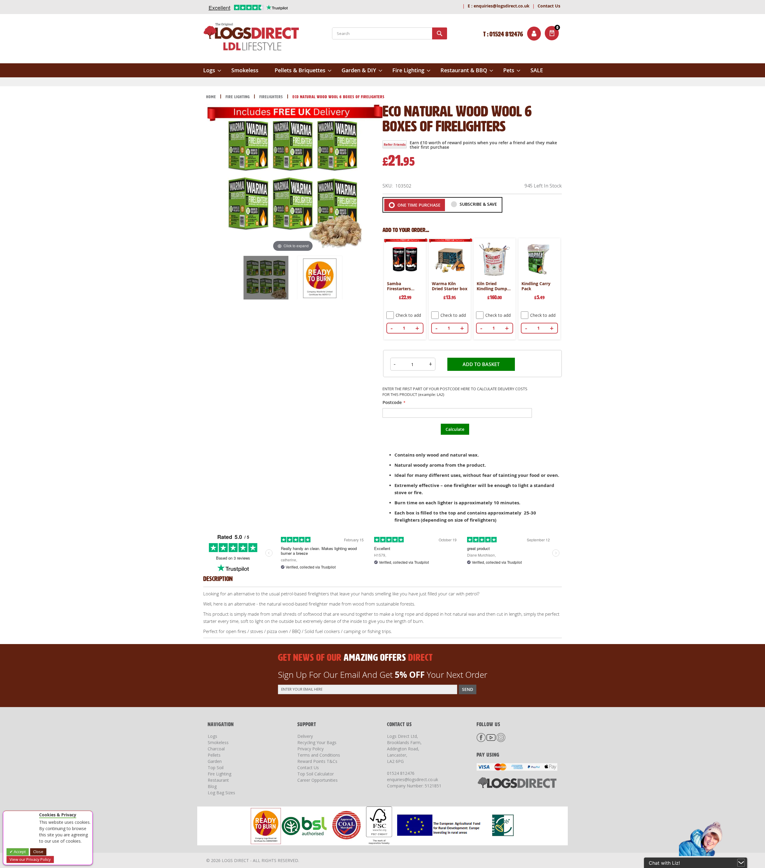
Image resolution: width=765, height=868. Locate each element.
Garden (215, 761)
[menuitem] (212, 70)
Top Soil (216, 767)
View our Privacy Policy (30, 859)
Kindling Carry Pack (535, 286)
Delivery (305, 736)
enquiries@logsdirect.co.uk (499, 6)
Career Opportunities (317, 780)
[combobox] (389, 33)
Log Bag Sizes (221, 792)
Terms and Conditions (318, 755)
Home (211, 97)
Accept (19, 851)
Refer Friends (395, 144)
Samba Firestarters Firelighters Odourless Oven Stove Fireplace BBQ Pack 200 (403, 286)
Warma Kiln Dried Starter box (449, 286)
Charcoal (216, 749)
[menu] (382, 70)
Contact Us (549, 6)
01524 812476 (400, 773)
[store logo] (251, 38)
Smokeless (218, 742)
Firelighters (271, 97)
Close (38, 851)
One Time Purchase (418, 205)
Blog (212, 786)
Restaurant (218, 780)
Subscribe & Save (477, 204)
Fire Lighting (238, 97)
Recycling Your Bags (316, 742)
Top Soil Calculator (315, 774)
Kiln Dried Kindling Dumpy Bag (493, 286)
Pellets (214, 755)
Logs (212, 736)
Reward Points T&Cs (317, 761)
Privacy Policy (310, 749)
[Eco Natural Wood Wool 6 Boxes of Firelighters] (266, 278)
